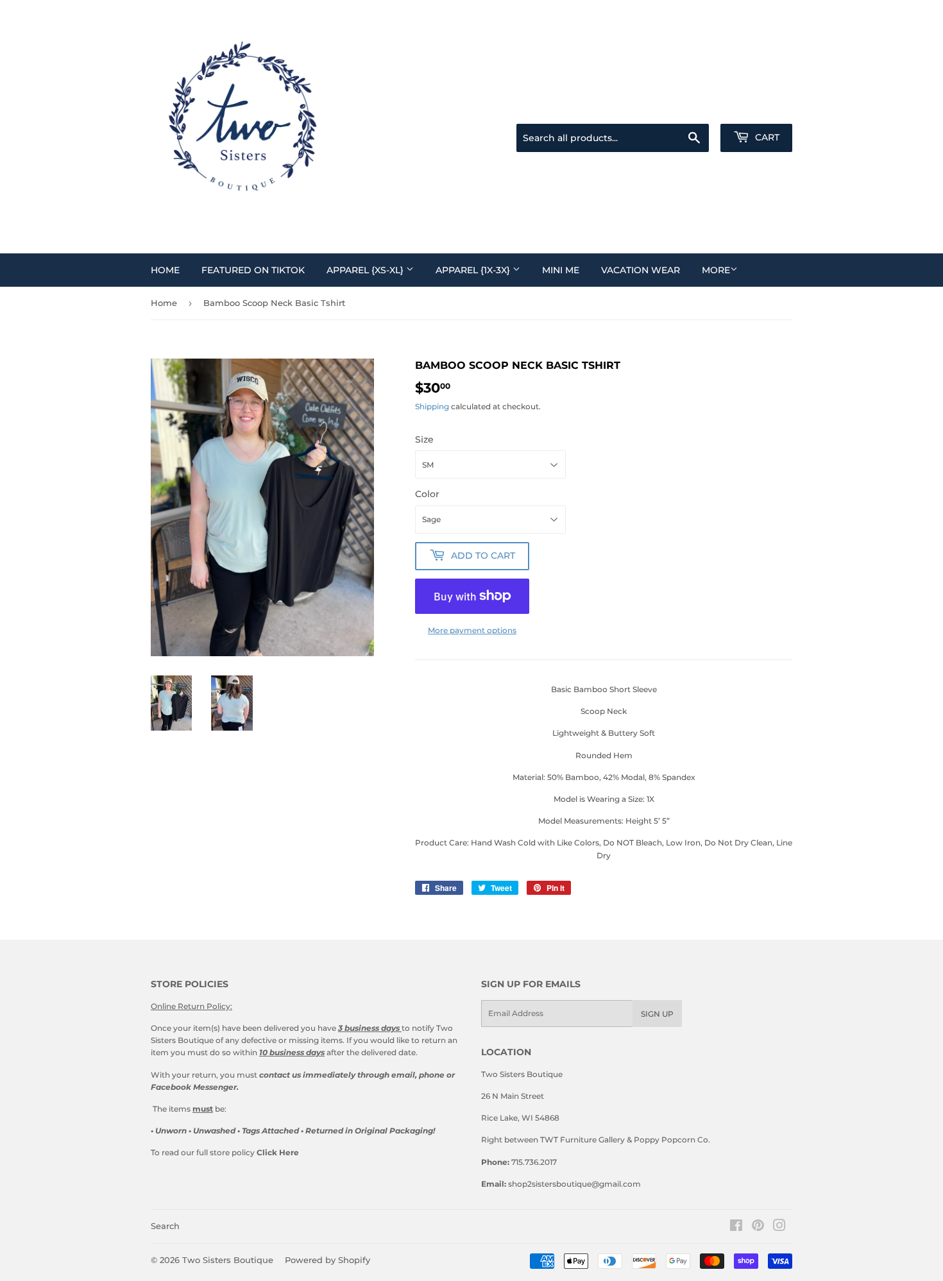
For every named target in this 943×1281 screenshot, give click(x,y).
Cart (765, 137)
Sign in (701, 108)
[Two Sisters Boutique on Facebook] (736, 1227)
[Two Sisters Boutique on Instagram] (779, 1227)
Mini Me (560, 270)
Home (165, 270)
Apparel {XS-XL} (366, 270)
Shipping (432, 406)
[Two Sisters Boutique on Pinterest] (758, 1227)
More (716, 270)
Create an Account (761, 108)
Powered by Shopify (327, 1260)
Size (424, 439)
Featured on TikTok (253, 270)
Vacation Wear (640, 270)
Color (427, 494)
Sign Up (657, 1014)
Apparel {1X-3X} (474, 270)
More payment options (472, 630)
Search (165, 1226)
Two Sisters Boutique (227, 1260)
